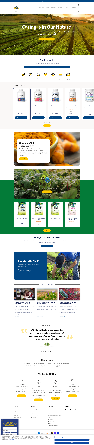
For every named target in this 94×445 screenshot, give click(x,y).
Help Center (50, 413)
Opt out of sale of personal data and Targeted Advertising (72, 437)
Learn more (21, 395)
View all (47, 125)
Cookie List (16, 415)
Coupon (49, 423)
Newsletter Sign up (52, 421)
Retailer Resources (35, 413)
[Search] (78, 11)
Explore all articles (47, 246)
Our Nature (16, 409)
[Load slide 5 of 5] (51, 167)
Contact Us (50, 419)
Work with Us (33, 417)
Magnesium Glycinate (38, 105)
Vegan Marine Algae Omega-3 (21, 218)
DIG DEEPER (47, 39)
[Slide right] (49, 122)
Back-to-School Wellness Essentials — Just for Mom (22, 302)
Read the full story (24, 270)
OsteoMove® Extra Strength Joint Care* (72, 106)
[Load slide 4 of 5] (49, 167)
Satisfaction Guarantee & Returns (55, 415)
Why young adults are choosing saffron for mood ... (46, 302)
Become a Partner (34, 415)
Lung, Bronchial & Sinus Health (55, 105)
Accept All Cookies (72, 442)
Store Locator (51, 409)
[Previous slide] (40, 167)
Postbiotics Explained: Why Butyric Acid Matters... (68, 302)
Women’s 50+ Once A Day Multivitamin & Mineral (72, 219)
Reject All (72, 439)
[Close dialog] (2, 420)
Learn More (23, 158)
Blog (15, 411)
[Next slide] (53, 167)
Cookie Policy (12, 439)
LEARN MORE (47, 192)
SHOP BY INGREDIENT (59, 67)
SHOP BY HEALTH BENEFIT (35, 67)
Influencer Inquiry (34, 411)
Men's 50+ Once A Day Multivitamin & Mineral (38, 219)
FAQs (49, 417)
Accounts (50, 411)
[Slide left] (44, 122)
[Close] (89, 440)
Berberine (21, 105)
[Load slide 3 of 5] (47, 167)
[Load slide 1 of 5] (43, 167)
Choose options (21, 117)
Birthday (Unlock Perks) (7, 432)
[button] (42, 8)
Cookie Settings (17, 417)
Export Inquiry (34, 409)
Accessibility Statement (53, 425)
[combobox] (47, 11)
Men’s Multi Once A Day (55, 218)
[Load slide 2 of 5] (45, 167)
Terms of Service (17, 413)
